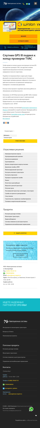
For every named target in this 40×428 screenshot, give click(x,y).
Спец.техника (9, 196)
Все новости (6, 118)
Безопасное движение (11, 159)
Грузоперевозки (10, 161)
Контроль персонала (11, 175)
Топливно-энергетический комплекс (15, 201)
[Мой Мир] (8, 123)
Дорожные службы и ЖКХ (12, 167)
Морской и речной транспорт (13, 185)
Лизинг (7, 180)
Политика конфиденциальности (12, 410)
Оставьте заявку (23, 41)
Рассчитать (20, 255)
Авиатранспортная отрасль (13, 154)
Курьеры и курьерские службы (14, 177)
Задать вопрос (21, 233)
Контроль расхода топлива (13, 214)
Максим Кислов (32, 420)
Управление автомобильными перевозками (17, 224)
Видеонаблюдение (10, 219)
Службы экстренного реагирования (15, 193)
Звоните (23, 36)
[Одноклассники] (6, 123)
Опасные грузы (9, 188)
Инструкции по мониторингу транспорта (15, 327)
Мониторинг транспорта (12, 216)
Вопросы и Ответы (8, 331)
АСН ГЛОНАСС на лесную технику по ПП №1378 (29, 47)
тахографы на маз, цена (18, 114)
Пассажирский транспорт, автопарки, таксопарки (19, 191)
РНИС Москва (20, 141)
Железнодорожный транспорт (14, 169)
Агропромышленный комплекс (14, 156)
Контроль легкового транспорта (14, 172)
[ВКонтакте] (4, 123)
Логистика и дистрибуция (12, 183)
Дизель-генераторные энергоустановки (16, 164)
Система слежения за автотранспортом (16, 221)
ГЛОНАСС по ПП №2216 (13, 47)
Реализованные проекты (10, 336)
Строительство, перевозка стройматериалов (18, 199)
